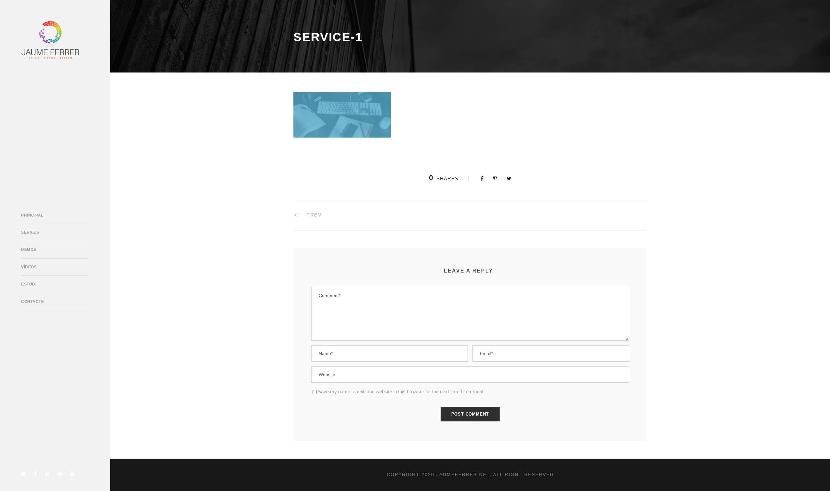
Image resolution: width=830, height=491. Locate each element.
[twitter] (59, 473)
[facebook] (35, 473)
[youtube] (72, 473)
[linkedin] (47, 473)
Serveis (30, 232)
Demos (28, 249)
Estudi (28, 284)
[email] (23, 473)
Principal (32, 215)
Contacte (32, 301)
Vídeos (29, 267)
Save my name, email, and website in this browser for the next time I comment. (401, 391)
